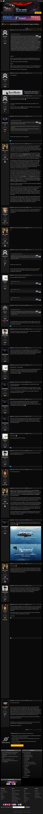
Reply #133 (12, 249)
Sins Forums (29, 29)
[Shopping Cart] (40, 1)
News (25, 796)
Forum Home (5, 14)
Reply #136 (12, 329)
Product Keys (37, 794)
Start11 (2, 793)
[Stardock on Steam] (16, 782)
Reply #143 (12, 450)
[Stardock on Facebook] (8, 782)
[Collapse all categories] (41, 752)
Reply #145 (12, 488)
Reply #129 (12, 116)
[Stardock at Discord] (9, 784)
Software (3, 788)
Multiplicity (2, 797)
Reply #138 (12, 364)
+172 (5, 318)
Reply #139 (12, 382)
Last (40, 28)
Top (40, 95)
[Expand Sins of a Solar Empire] (22, 752)
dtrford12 (5, 102)
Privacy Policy (15, 812)
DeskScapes (3, 796)
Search (9, 14)
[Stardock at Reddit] (7, 784)
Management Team (27, 793)
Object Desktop (3, 790)
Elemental (13, 791)
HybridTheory (5, 354)
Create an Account (38, 793)
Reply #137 (12, 347)
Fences (2, 794)
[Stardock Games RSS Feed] (15, 784)
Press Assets (26, 797)
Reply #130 (12, 143)
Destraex (5, 476)
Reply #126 (12, 29)
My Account (37, 791)
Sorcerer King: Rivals (15, 801)
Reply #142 (12, 433)
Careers (25, 794)
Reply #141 (12, 416)
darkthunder (5, 122)
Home (2, 21)
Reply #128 (12, 95)
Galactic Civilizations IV (15, 793)
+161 (5, 157)
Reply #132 (12, 227)
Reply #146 (12, 519)
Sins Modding (14, 21)
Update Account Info (38, 797)
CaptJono (5, 281)
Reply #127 (12, 73)
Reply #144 (12, 469)
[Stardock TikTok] (11, 784)
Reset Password (37, 796)
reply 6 (18, 34)
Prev (31, 28)
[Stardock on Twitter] (6, 782)
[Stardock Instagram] (14, 782)
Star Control (14, 796)
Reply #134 (12, 275)
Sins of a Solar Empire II (15, 794)
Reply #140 (12, 399)
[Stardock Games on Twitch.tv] (12, 782)
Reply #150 (12, 700)
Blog (24, 791)
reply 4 (18, 309)
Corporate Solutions (4, 791)
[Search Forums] (42, 1)
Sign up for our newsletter (6, 807)
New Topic (38, 12)
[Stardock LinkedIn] (13, 784)
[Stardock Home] (4, 1)
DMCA (25, 812)
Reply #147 (12, 563)
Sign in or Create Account (17, 745)
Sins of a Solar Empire (8, 21)
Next (38, 28)
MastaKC (5, 36)
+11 (5, 220)
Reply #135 (12, 305)
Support (36, 788)
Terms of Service (20, 812)
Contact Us (25, 800)
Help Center (36, 790)
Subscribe (27, 807)
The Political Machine (15, 797)
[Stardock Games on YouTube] (10, 782)
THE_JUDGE (5, 707)
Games (13, 788)
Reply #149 (12, 604)
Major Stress (5, 150)
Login (13, 14)
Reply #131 (12, 207)
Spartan (5, 312)
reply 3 (20, 120)
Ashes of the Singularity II (16, 790)
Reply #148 (12, 585)
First (29, 28)
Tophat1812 (5, 256)
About (25, 790)
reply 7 (18, 281)
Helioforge (5, 214)
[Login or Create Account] (38, 1)
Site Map (28, 812)
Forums (25, 801)
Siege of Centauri (14, 800)
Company (26, 788)
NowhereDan (5, 335)
